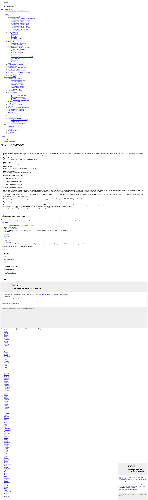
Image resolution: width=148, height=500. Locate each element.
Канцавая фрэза (12, 92)
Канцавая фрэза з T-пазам (18, 98)
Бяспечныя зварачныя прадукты (17, 70)
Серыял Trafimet (15, 40)
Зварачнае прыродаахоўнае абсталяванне (19, 72)
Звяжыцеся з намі (9, 133)
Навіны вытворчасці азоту (18, 123)
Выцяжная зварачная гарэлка (19, 74)
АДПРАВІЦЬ (4, 222)
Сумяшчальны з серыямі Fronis (20, 24)
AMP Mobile (7, 242)
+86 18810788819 (9, 259)
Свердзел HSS (12, 103)
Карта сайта (7, 240)
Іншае (12, 35)
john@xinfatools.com (10, 11)
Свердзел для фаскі (16, 81)
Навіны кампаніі (12, 117)
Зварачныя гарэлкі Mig (14, 17)
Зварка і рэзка (8, 15)
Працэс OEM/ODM (13, 126)
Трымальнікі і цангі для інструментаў (18, 107)
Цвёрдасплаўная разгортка (15, 104)
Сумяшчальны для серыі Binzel (20, 21)
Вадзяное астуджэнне (17, 44)
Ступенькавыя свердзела (18, 86)
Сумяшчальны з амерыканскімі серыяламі (23, 18)
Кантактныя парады (17, 52)
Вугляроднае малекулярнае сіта (17, 113)
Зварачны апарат (12, 66)
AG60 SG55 (14, 34)
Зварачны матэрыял (13, 69)
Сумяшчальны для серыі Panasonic (21, 27)
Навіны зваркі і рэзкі (17, 121)
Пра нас (6, 127)
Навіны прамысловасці (14, 118)
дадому (6, 14)
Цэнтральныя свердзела (18, 80)
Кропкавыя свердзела (17, 84)
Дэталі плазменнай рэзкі (18, 49)
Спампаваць (11, 132)
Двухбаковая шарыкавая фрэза (20, 100)
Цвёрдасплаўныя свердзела (15, 78)
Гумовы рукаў (15, 60)
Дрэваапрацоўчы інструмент (16, 110)
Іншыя (9, 63)
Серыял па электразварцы (15, 64)
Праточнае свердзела (17, 83)
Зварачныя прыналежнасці (15, 46)
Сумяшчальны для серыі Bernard (20, 20)
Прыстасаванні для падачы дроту (17, 67)
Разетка (13, 61)
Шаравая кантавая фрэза (18, 94)
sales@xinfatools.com (23, 11)
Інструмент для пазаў (14, 101)
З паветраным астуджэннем (19, 43)
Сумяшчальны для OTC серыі (19, 26)
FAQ (5, 124)
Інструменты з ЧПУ (10, 77)
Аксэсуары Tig (15, 50)
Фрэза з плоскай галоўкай (18, 95)
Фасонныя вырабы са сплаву (16, 109)
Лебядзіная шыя (15, 58)
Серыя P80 (14, 37)
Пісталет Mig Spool (16, 31)
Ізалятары (14, 54)
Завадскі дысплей (13, 130)
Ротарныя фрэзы (16, 89)
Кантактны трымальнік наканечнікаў (22, 57)
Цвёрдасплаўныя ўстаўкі (15, 90)
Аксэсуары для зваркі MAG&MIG (21, 47)
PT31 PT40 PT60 (16, 38)
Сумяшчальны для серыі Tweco (20, 29)
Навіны (6, 115)
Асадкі (13, 55)
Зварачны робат (12, 75)
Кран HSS (10, 106)
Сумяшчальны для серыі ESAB (20, 23)
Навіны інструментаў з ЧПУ (19, 120)
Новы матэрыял (8, 112)
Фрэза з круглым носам (18, 97)
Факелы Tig (11, 41)
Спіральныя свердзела (17, 87)
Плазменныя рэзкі (13, 32)
